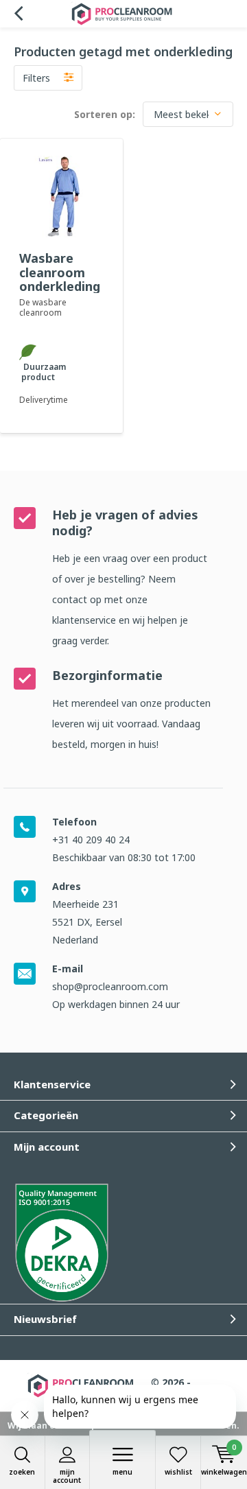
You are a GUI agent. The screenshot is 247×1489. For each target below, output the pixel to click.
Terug (18, 13)
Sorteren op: (104, 114)
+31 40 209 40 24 (91, 839)
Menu (122, 1472)
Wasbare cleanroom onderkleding (59, 271)
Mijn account (67, 1476)
